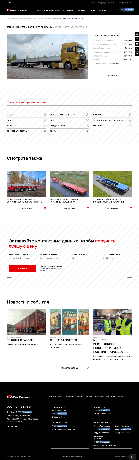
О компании (80, 10)
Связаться (112, 75)
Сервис (93, 10)
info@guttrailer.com (125, 3)
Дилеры (69, 10)
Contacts (102, 10)
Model (39, 10)
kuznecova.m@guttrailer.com (63, 429)
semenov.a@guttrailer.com (104, 445)
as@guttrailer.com (101, 432)
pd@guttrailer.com (123, 432)
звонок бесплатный (125, 12)
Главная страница (12, 18)
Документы (110, 396)
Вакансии (52, 396)
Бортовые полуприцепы (42, 18)
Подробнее (26, 208)
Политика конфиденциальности (71, 456)
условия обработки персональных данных (51, 269)
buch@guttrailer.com (102, 414)
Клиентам (59, 10)
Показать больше (69, 368)
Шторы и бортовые (26, 18)
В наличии (48, 10)
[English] (9, 3)
